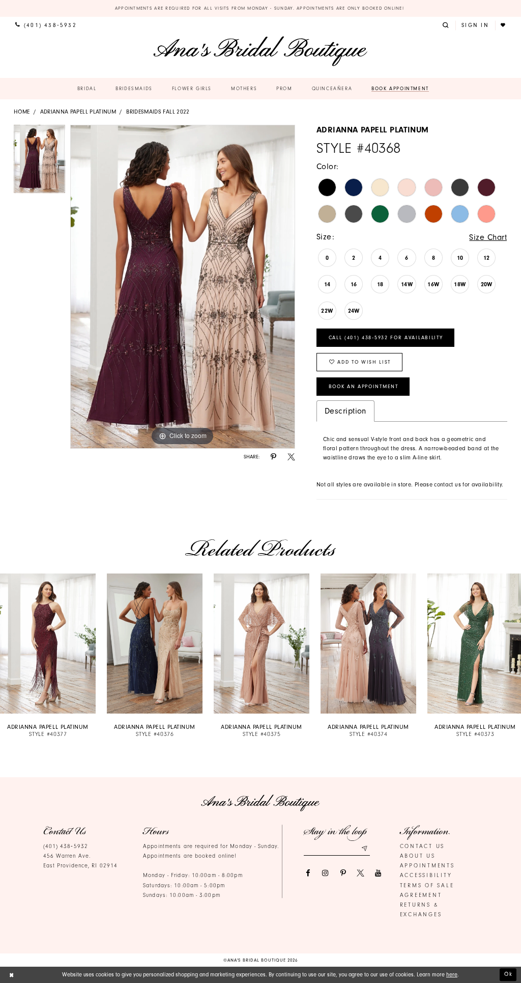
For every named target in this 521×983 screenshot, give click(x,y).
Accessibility (426, 875)
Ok (508, 974)
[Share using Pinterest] (273, 457)
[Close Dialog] (11, 974)
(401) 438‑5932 (65, 846)
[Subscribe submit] (364, 848)
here (451, 974)
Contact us (422, 846)
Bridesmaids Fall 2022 (158, 111)
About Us (418, 856)
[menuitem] (45, 25)
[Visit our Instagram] (325, 873)
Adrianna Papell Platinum (78, 111)
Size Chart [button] (488, 237)
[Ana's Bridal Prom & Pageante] (260, 51)
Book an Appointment (363, 387)
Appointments (427, 865)
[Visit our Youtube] (378, 873)
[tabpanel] (39, 161)
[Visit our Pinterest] (343, 873)
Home (22, 111)
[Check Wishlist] (504, 25)
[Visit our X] (360, 873)
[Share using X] (291, 457)
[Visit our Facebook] (307, 873)
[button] (446, 25)
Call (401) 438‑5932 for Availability (386, 338)
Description (345, 411)
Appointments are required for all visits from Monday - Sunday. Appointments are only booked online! (261, 8)
